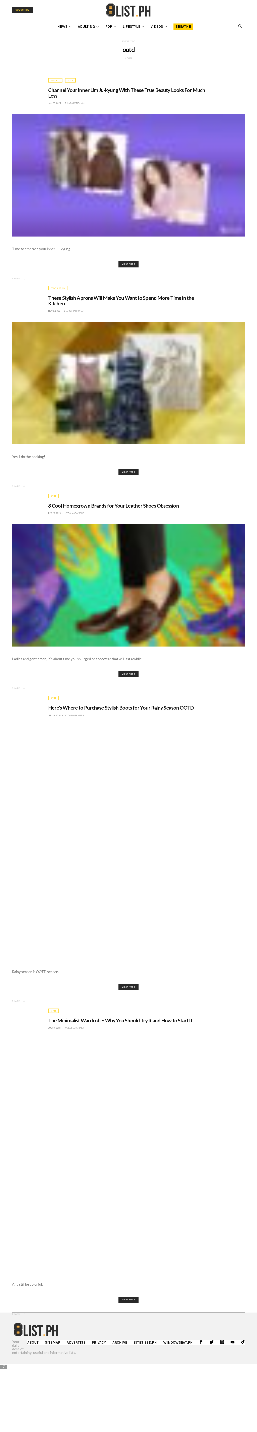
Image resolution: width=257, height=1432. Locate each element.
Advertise (76, 1342)
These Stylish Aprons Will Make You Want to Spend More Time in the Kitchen (121, 300)
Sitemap (52, 1342)
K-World (55, 80)
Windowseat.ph (178, 1342)
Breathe (183, 26)
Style (70, 80)
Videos (157, 26)
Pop (108, 26)
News (62, 26)
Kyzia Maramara (74, 513)
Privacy (99, 1342)
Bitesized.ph (145, 1342)
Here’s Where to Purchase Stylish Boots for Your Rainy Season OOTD (121, 708)
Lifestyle (131, 26)
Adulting (86, 26)
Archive (119, 1342)
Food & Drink (58, 288)
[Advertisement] (128, 1398)
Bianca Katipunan (75, 103)
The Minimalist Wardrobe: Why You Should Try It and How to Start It (120, 1020)
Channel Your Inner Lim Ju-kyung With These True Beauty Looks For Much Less (126, 93)
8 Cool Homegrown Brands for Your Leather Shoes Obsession (113, 506)
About (33, 1342)
